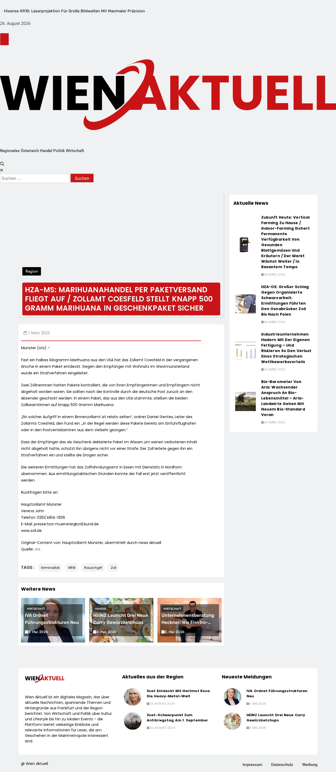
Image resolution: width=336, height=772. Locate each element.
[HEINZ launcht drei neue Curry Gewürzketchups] (232, 721)
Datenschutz (282, 764)
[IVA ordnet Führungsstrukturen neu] (232, 697)
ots (37, 549)
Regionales (10, 150)
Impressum (252, 764)
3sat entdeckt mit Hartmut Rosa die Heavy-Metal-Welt (178, 693)
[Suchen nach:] (35, 178)
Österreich (30, 150)
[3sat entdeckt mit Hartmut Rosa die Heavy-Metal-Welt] (132, 697)
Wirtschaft (75, 150)
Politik (59, 150)
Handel (46, 150)
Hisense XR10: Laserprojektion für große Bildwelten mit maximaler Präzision (74, 11)
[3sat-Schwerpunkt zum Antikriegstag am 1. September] (132, 721)
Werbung (310, 764)
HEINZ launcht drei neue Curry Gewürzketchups (275, 717)
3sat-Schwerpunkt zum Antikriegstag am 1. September (177, 717)
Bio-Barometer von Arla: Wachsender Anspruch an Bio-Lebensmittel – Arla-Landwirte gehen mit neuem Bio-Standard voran (283, 398)
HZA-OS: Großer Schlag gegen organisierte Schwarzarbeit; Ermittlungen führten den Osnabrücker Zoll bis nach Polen (285, 300)
